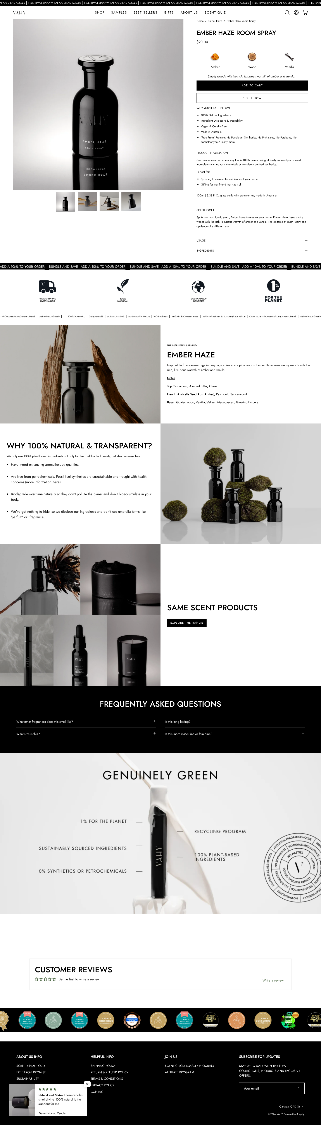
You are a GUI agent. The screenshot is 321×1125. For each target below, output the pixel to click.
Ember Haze (215, 21)
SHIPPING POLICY (103, 1066)
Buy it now (252, 98)
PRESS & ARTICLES (29, 1085)
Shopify (300, 1114)
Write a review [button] (273, 980)
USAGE (201, 240)
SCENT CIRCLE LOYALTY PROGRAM (189, 1066)
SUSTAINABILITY (27, 1078)
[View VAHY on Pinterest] (50, 1109)
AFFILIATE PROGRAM (179, 1072)
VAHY (280, 1114)
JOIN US (171, 1057)
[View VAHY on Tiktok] (29, 1109)
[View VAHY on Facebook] (39, 1109)
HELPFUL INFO (102, 1057)
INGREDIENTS (205, 250)
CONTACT (98, 1092)
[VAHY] (19, 12)
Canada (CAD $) (289, 1107)
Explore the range (186, 623)
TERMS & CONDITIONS (107, 1078)
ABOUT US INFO (29, 1057)
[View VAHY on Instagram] (19, 1109)
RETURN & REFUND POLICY (109, 1072)
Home (200, 21)
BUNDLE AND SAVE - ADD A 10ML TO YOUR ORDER (53, 266)
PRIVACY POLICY (102, 1085)
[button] (169, 12)
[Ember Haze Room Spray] (65, 202)
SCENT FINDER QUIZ (30, 1066)
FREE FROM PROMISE (31, 1072)
